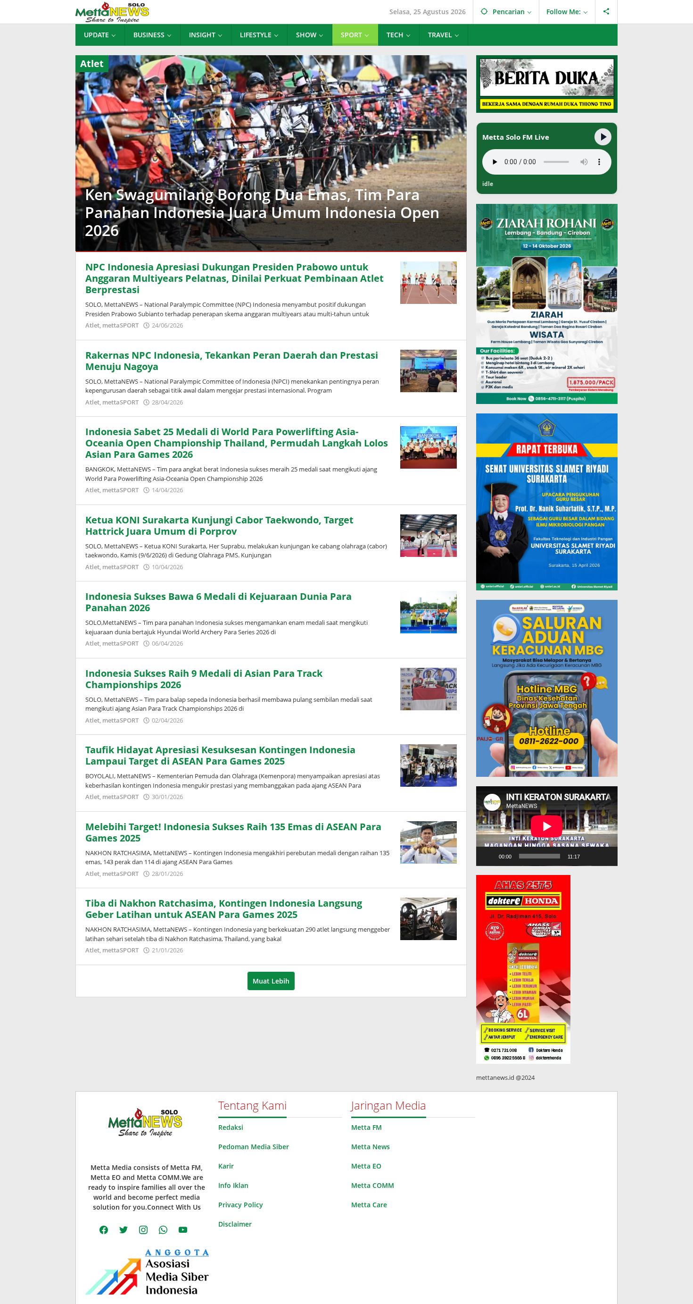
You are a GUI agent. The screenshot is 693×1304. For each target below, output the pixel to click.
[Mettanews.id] (112, 11)
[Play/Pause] (602, 136)
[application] (547, 826)
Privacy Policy (240, 1204)
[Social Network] (606, 12)
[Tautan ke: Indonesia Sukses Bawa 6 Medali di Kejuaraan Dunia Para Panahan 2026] (428, 611)
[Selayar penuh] (605, 856)
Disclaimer (235, 1224)
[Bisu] (590, 856)
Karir (226, 1165)
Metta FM (366, 1127)
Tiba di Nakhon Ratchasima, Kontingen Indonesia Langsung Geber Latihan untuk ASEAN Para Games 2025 (223, 909)
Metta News (370, 1146)
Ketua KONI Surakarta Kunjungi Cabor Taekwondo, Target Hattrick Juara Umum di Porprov (219, 525)
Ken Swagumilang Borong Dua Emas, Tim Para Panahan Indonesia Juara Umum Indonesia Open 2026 (262, 212)
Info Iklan (233, 1185)
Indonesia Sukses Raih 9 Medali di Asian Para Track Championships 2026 (203, 679)
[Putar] (488, 856)
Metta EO (366, 1165)
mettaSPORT (120, 325)
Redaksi (230, 1127)
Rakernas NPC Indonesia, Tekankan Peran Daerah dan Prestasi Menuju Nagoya (231, 361)
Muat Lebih (271, 980)
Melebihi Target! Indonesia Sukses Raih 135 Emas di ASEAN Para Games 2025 (233, 832)
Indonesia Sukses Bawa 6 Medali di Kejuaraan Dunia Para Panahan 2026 (218, 602)
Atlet (92, 325)
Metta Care (369, 1204)
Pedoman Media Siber (253, 1146)
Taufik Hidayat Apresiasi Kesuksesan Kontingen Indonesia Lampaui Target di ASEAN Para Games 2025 (220, 755)
